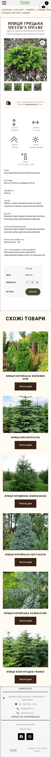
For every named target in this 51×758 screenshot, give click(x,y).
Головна (6, 10)
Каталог (19, 10)
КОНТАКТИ (25, 689)
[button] (42, 42)
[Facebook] (21, 736)
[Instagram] (29, 736)
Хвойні (30, 10)
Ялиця (41, 10)
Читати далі (25, 386)
